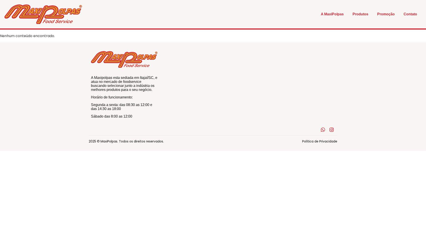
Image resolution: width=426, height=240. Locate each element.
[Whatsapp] (323, 129)
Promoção (386, 14)
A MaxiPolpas (332, 14)
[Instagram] (331, 129)
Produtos (360, 14)
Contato (410, 14)
